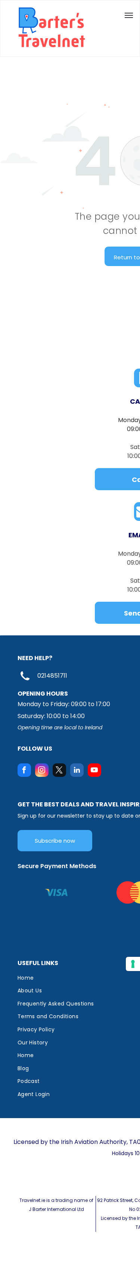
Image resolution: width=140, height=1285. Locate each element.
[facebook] (24, 771)
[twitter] (59, 771)
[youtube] (94, 771)
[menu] (128, 15)
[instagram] (42, 771)
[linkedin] (77, 771)
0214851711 (52, 675)
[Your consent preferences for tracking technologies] (133, 964)
